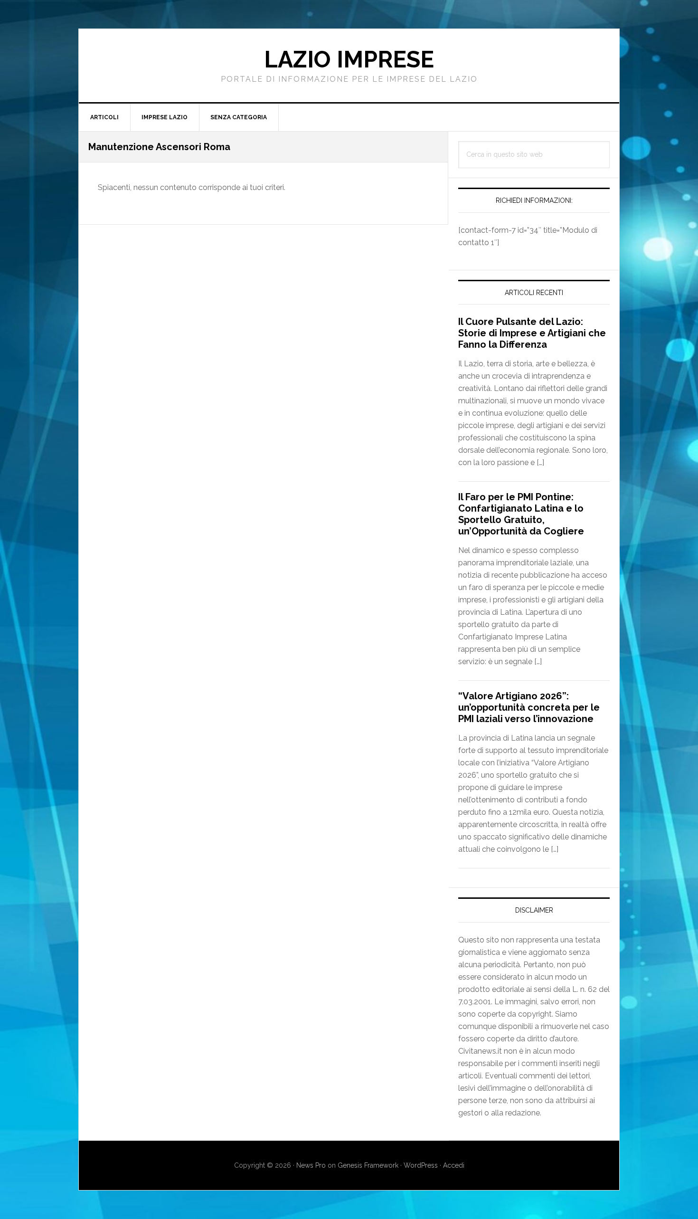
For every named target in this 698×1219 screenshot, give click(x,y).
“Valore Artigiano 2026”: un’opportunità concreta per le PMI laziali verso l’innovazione (529, 707)
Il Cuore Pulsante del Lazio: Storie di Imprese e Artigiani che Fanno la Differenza (532, 333)
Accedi (453, 1165)
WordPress (421, 1165)
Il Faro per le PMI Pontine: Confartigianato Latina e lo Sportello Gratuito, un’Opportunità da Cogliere (521, 514)
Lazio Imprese (349, 59)
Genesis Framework (368, 1165)
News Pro (311, 1165)
